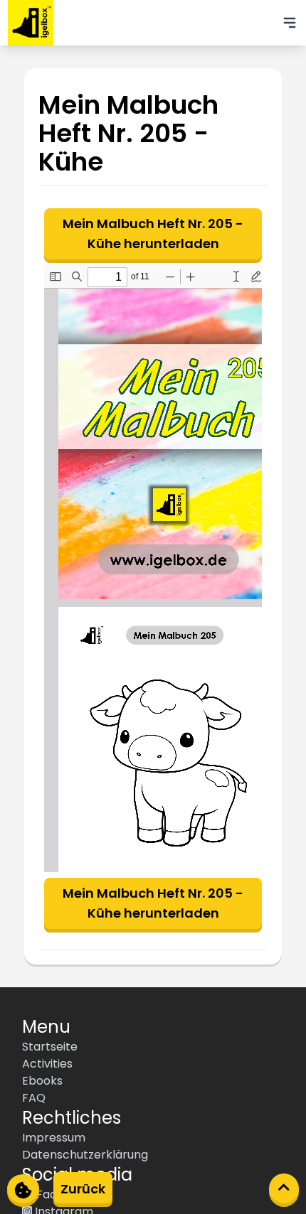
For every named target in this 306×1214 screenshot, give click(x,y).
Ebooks (42, 1081)
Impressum (53, 1137)
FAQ (34, 1098)
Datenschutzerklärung (85, 1154)
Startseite (50, 1046)
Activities (47, 1063)
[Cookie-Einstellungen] (23, 1188)
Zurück (82, 1189)
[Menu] (289, 22)
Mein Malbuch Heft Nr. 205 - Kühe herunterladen (153, 233)
